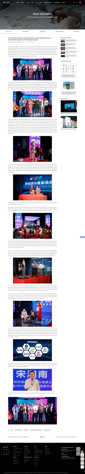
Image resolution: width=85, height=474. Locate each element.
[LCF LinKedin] (9, 452)
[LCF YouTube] (7, 454)
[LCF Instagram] (7, 452)
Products (28, 2)
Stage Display (26, 448)
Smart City (25, 454)
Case (32, 2)
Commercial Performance (17, 451)
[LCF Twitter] (4, 454)
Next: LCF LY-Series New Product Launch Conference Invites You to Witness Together (66, 436)
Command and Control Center (18, 448)
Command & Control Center (38, 452)
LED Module (26, 455)
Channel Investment (48, 2)
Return (43, 436)
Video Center (15, 460)
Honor (35, 460)
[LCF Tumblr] (9, 454)
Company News (47, 448)
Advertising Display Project (17, 452)
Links (35, 466)
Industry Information (48, 452)
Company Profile (37, 459)
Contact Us (36, 463)
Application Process (27, 460)
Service (40, 2)
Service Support (15, 459)
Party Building (57, 2)
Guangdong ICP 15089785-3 (28, 472)
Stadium (14, 454)
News (36, 2)
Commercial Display (27, 451)
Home (17, 2)
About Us (63, 2)
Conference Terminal (16, 455)
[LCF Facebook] (4, 452)
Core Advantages (26, 459)
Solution (22, 2)
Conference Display (27, 452)
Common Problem (16, 463)
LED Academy (47, 454)
